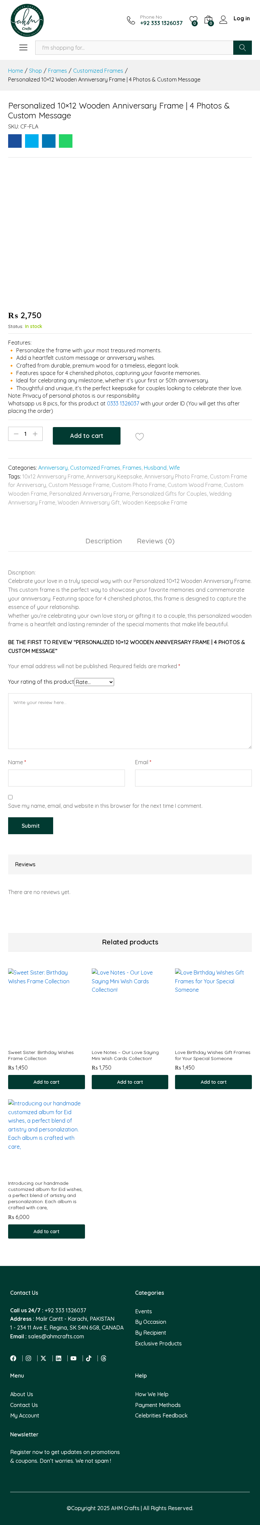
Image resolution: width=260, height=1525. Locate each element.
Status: (15, 326)
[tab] (104, 544)
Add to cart (86, 436)
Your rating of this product (41, 681)
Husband (155, 467)
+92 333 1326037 (65, 1310)
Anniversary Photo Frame (176, 476)
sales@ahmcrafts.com (56, 1336)
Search (242, 48)
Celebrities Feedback (161, 1415)
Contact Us (24, 1405)
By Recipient (150, 1332)
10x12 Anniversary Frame (53, 476)
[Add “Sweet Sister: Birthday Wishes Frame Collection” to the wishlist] (54, 1041)
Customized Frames (95, 467)
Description (103, 541)
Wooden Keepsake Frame (154, 502)
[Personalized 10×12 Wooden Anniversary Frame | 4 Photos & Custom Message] (15, 141)
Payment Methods (158, 1405)
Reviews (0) (156, 541)
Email (143, 762)
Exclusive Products (158, 1343)
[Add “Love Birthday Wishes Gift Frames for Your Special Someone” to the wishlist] (221, 1041)
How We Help (152, 1394)
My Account (24, 1415)
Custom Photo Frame (138, 485)
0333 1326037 (123, 403)
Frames (132, 467)
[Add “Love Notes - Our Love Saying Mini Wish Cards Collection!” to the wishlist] (138, 1041)
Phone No (151, 17)
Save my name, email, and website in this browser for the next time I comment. (105, 805)
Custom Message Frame (78, 485)
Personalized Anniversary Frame (89, 493)
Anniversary (53, 467)
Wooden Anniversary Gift (89, 502)
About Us (21, 1394)
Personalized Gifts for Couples (169, 493)
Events (143, 1311)
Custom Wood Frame (194, 485)
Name (17, 762)
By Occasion (150, 1321)
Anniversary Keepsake (114, 476)
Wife (174, 467)
